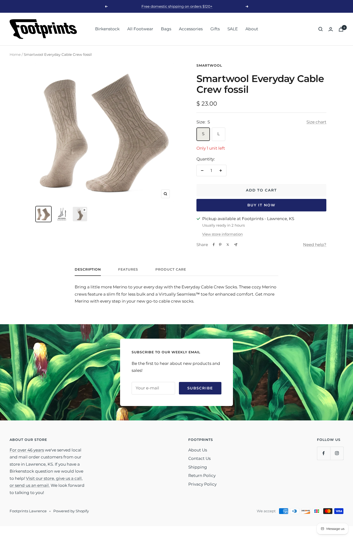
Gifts (215, 28)
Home (15, 54)
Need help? (314, 244)
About (251, 28)
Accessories (191, 28)
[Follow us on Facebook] (323, 453)
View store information (222, 234)
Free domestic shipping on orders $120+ (177, 6)
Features (128, 269)
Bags (166, 28)
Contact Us (199, 458)
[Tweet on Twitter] (228, 244)
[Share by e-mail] (235, 244)
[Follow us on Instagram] (336, 453)
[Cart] (341, 29)
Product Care (170, 269)
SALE (232, 28)
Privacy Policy (202, 484)
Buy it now (261, 205)
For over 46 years (27, 450)
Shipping (197, 467)
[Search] (320, 29)
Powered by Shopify (71, 511)
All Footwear (140, 28)
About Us (197, 450)
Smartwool (209, 65)
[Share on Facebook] (214, 244)
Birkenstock (107, 28)
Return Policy (202, 475)
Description (88, 269)
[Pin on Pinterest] (220, 244)
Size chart (316, 122)
